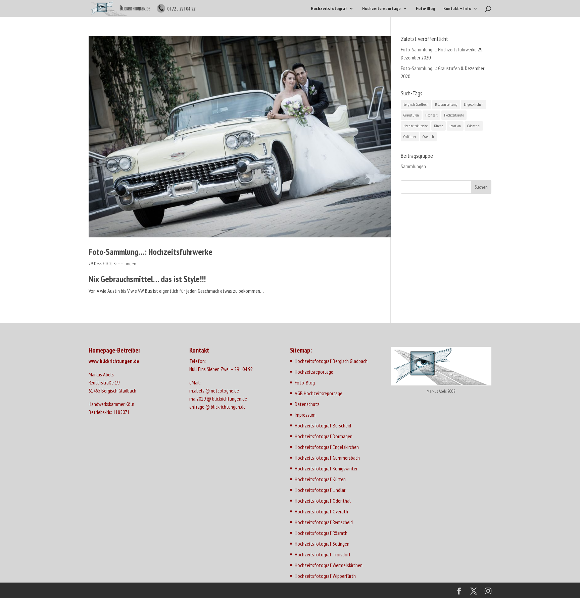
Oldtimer (409, 136)
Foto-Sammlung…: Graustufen (430, 68)
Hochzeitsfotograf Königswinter (326, 468)
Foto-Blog (425, 8)
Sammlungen (124, 264)
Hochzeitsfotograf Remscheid (324, 522)
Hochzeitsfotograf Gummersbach (327, 457)
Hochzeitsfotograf (329, 8)
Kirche (438, 125)
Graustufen (411, 115)
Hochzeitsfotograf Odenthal (323, 500)
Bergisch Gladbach (416, 104)
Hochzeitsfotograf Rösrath (321, 533)
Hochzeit (431, 115)
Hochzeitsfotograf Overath (321, 511)
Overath (428, 136)
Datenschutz (307, 404)
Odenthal (473, 125)
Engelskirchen (473, 104)
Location (455, 125)
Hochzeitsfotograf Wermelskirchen (328, 565)
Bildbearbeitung (446, 104)
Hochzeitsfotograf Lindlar (320, 490)
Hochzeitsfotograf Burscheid (323, 425)
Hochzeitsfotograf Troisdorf (323, 554)
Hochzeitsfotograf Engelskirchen (327, 447)
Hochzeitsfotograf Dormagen (323, 436)
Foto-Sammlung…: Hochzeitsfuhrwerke (150, 251)
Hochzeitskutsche (415, 125)
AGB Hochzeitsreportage (318, 393)
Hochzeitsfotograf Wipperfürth (325, 575)
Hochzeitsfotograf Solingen (322, 543)
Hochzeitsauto (454, 115)
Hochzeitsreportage (381, 8)
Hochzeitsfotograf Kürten (320, 479)
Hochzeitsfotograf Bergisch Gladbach (331, 361)
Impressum (305, 414)
